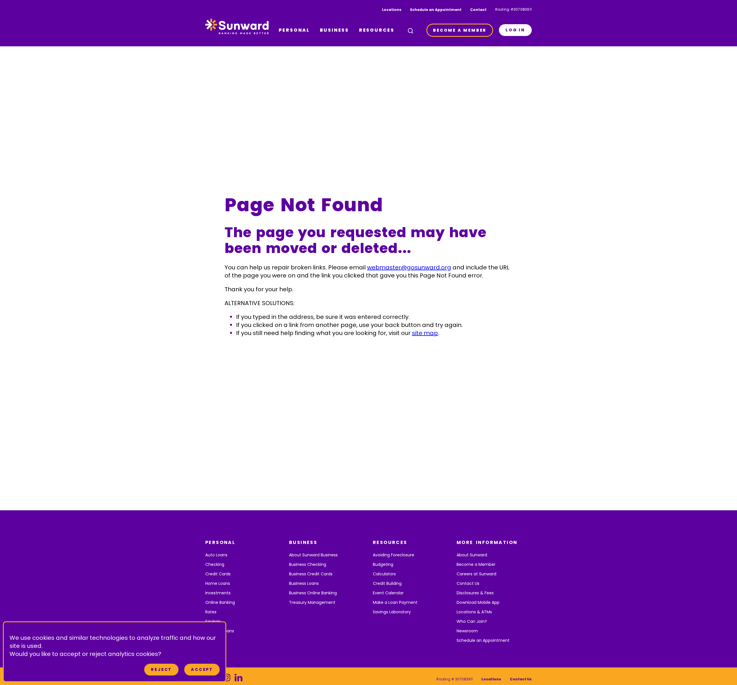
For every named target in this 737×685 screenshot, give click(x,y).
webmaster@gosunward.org (409, 267)
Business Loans (304, 583)
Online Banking (220, 602)
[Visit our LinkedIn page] (238, 679)
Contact (478, 9)
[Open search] (410, 31)
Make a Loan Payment (395, 602)
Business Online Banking (313, 593)
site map (425, 333)
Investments (218, 593)
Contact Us (468, 583)
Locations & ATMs (474, 612)
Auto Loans (216, 555)
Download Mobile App (478, 602)
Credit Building (387, 583)
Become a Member (476, 564)
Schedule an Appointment (435, 9)
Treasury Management (312, 602)
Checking (214, 564)
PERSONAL (294, 30)
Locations (391, 9)
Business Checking (307, 564)
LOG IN (515, 30)
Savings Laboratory (392, 612)
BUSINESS (334, 30)
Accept (202, 669)
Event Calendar (388, 593)
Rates (210, 612)
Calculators (384, 574)
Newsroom (467, 631)
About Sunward (472, 555)
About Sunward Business (313, 555)
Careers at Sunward (476, 574)
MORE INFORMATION (487, 542)
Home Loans (217, 583)
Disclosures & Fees (475, 593)
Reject (161, 669)
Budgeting (383, 564)
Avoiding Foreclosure (393, 555)
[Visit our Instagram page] (226, 679)
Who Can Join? (472, 621)
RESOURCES (376, 30)
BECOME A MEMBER (460, 30)
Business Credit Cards (311, 574)
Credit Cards (218, 574)
